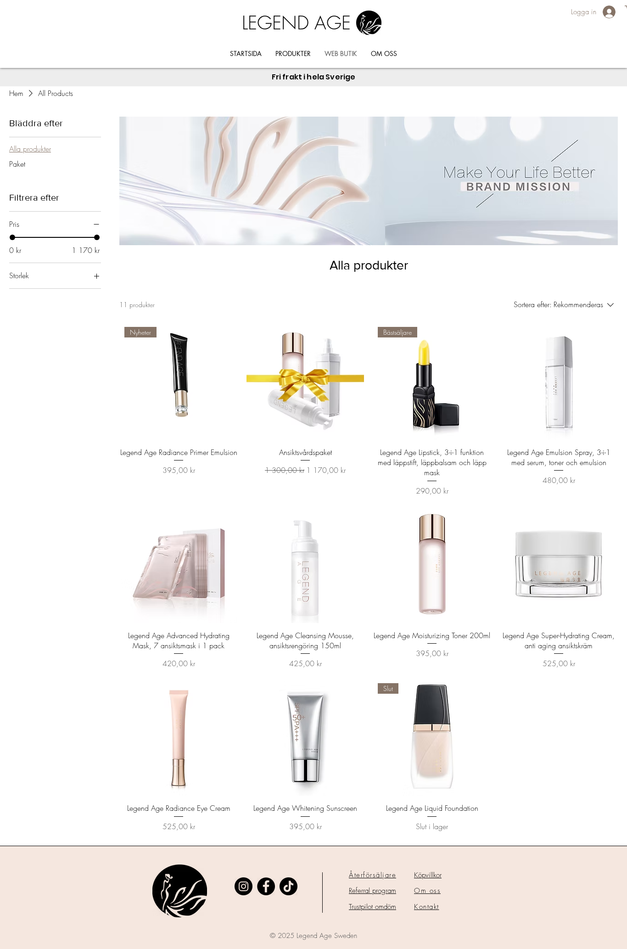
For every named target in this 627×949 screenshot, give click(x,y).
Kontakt (426, 906)
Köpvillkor (428, 875)
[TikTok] (288, 886)
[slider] (12, 237)
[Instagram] (243, 886)
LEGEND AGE (296, 23)
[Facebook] (266, 886)
